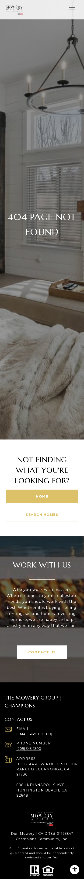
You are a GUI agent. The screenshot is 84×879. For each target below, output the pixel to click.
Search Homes (42, 515)
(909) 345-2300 (28, 749)
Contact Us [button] (42, 652)
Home (42, 496)
